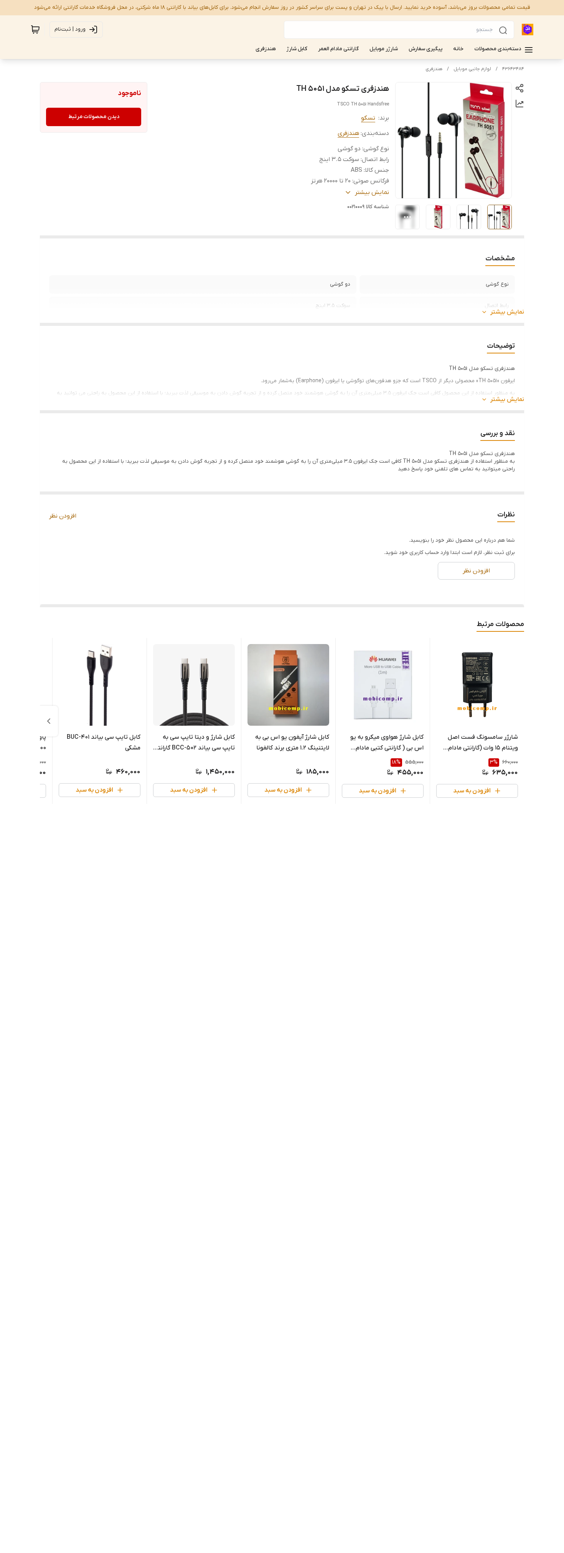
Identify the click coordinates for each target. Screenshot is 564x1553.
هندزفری (433, 69)
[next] (49, 721)
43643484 (513, 69)
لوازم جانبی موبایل (472, 69)
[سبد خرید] (35, 29)
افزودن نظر (62, 516)
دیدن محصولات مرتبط (93, 116)
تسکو (368, 118)
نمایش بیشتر (507, 312)
